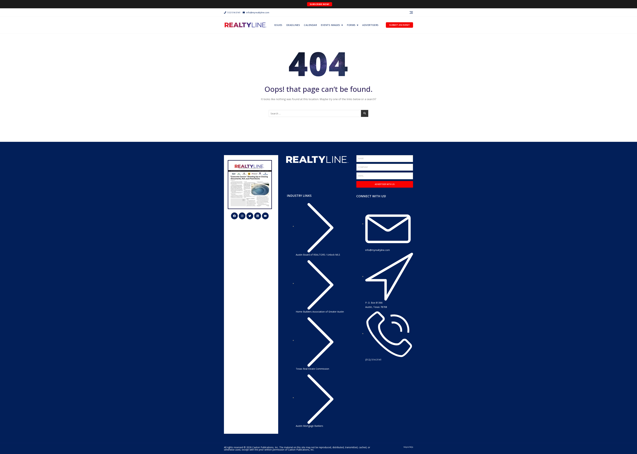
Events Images (330, 25)
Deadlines (293, 25)
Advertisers (370, 25)
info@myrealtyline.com (257, 12)
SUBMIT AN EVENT (399, 24)
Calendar (310, 25)
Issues (278, 25)
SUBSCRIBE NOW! (319, 4)
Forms (351, 25)
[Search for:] (318, 113)
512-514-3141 (233, 12)
